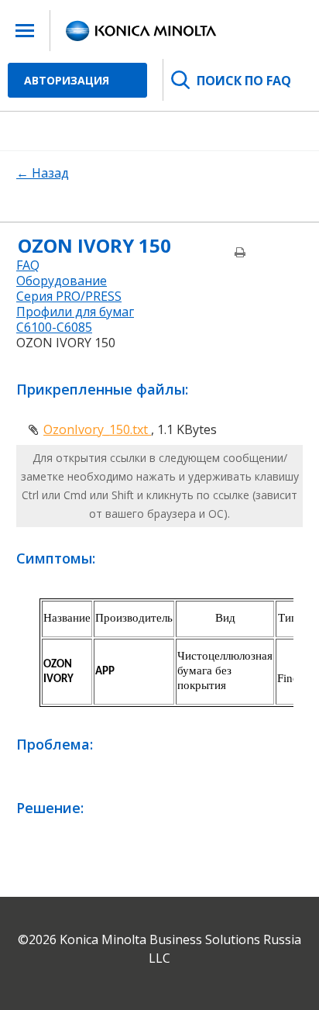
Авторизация (66, 80)
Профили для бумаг (75, 311)
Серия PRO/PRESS (69, 296)
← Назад (42, 172)
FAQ (27, 265)
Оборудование (61, 280)
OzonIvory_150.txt (97, 429)
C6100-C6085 (54, 327)
